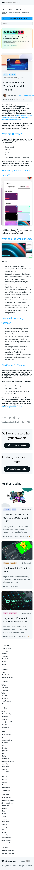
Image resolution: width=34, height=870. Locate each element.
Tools (10, 9)
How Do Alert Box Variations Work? (16, 570)
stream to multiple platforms (17, 117)
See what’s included (10, 45)
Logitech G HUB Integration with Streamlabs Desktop (16, 620)
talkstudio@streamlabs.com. (12, 407)
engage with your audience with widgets (15, 119)
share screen (21, 116)
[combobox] (17, 23)
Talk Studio (19, 9)
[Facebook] (14, 418)
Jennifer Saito (23, 536)
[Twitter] (10, 418)
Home (3, 9)
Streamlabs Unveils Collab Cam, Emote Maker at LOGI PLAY (15, 517)
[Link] (19, 418)
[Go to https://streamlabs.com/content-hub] (11, 2)
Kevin (16, 586)
